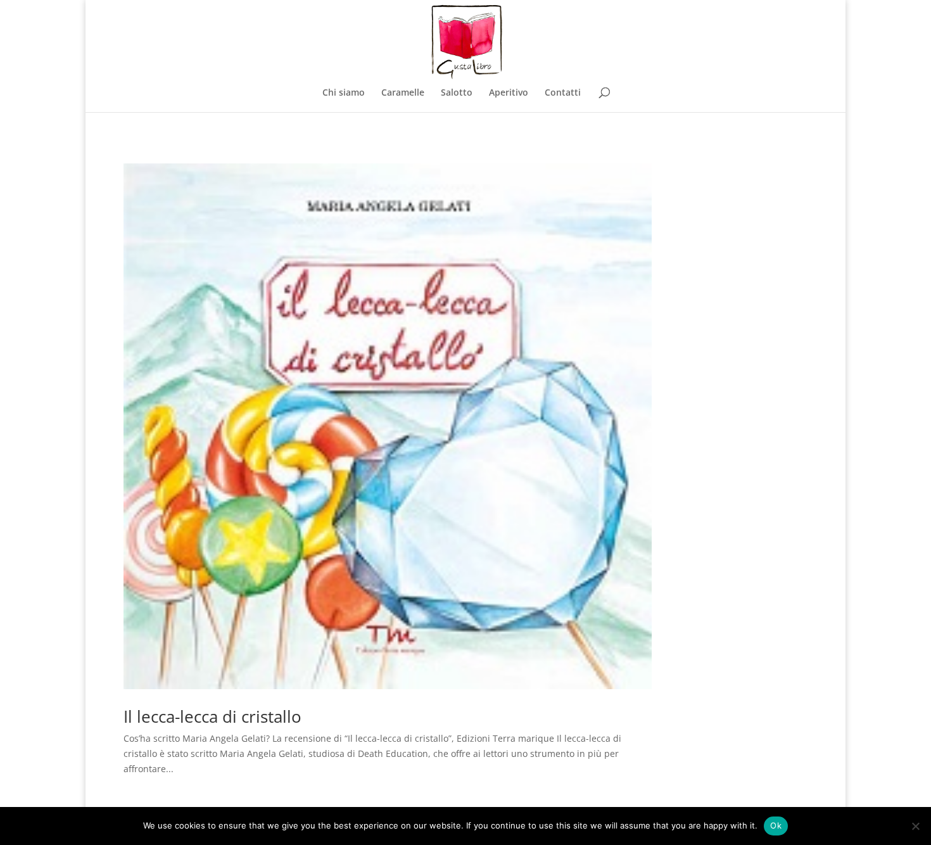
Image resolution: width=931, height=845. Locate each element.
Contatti (563, 93)
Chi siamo (343, 93)
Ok (776, 825)
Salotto (456, 93)
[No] (915, 826)
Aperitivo (508, 93)
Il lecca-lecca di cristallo (212, 716)
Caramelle (402, 93)
